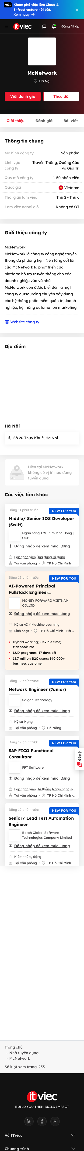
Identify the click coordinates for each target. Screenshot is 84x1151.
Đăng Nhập (70, 26)
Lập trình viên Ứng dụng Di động (39, 557)
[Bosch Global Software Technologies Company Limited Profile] (14, 835)
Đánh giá (43, 120)
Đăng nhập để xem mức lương (42, 546)
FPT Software (33, 767)
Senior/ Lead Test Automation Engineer (41, 821)
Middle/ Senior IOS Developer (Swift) (41, 521)
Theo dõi (61, 96)
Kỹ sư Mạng (23, 722)
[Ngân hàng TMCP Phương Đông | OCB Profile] (14, 535)
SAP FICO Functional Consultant (31, 754)
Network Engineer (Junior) (37, 689)
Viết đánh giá (22, 96)
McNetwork (19, 1058)
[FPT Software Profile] (14, 768)
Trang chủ (14, 1047)
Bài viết (70, 120)
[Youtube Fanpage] (55, 1123)
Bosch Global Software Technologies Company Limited (47, 835)
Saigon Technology (37, 700)
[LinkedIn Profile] (30, 1123)
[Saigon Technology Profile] (14, 700)
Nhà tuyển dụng (23, 1052)
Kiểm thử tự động (27, 857)
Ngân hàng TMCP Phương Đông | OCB (48, 535)
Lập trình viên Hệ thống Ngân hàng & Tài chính (44, 789)
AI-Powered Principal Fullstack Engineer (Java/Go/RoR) (32, 592)
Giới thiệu (15, 120)
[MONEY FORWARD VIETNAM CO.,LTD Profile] (14, 603)
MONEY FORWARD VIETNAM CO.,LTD (45, 603)
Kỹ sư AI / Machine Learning (37, 624)
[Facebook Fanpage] (43, 1123)
